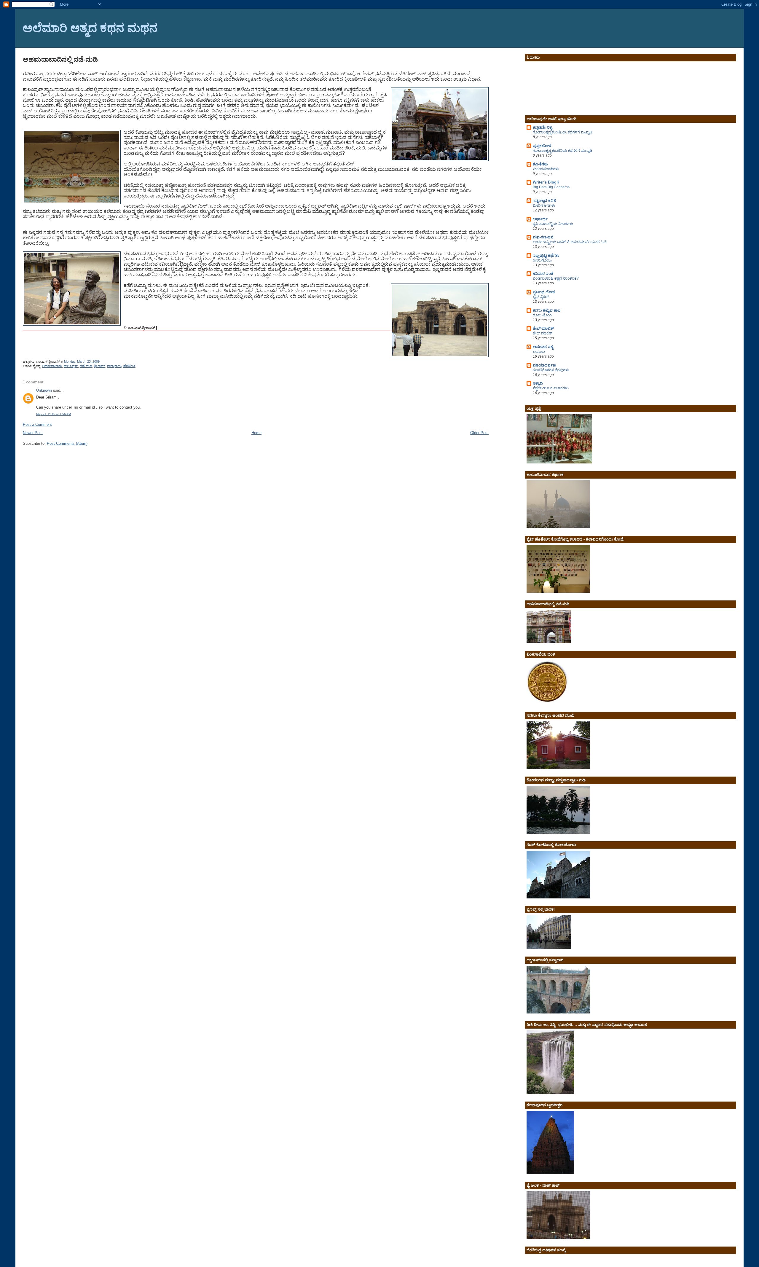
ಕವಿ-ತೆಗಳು (540, 164)
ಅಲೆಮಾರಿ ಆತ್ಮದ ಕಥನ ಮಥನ (90, 27)
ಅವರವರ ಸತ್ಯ (543, 347)
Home (256, 433)
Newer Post (33, 433)
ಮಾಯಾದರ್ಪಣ (544, 365)
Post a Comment (37, 424)
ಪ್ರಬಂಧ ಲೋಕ (544, 292)
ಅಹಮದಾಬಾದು (52, 366)
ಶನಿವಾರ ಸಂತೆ (543, 273)
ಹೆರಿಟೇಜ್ (129, 366)
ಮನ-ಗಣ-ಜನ (543, 237)
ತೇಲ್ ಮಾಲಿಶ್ (542, 333)
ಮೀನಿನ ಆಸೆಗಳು (544, 205)
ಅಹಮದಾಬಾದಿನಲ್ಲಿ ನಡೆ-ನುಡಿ (60, 59)
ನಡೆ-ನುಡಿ (86, 366)
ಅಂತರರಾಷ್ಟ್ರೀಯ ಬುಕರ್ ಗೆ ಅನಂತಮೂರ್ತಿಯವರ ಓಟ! (570, 242)
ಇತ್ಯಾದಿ (538, 383)
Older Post (479, 433)
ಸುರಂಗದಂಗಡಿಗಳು (546, 169)
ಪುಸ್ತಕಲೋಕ (542, 146)
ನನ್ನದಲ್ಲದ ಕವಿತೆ (544, 200)
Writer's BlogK (546, 182)
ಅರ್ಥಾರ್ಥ (540, 219)
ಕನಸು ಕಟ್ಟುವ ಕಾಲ (546, 310)
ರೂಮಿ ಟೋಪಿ (542, 315)
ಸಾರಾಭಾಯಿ (114, 366)
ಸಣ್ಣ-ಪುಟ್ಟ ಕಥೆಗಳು (546, 255)
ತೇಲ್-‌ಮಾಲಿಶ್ (543, 328)
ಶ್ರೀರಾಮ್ (99, 366)
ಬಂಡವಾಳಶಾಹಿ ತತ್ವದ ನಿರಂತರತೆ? (556, 278)
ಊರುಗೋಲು (542, 260)
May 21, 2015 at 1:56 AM (53, 414)
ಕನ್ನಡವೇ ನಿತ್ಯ (542, 127)
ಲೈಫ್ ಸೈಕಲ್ (540, 297)
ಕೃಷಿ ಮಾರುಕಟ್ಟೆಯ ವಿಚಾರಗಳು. (553, 224)
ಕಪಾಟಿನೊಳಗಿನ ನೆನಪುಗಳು (551, 370)
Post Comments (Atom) (67, 443)
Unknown (44, 390)
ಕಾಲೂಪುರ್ (71, 366)
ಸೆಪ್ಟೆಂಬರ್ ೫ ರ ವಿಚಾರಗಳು (551, 388)
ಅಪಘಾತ (539, 352)
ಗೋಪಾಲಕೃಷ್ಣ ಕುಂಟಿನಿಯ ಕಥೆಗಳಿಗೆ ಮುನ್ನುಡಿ (562, 132)
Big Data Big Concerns (551, 187)
